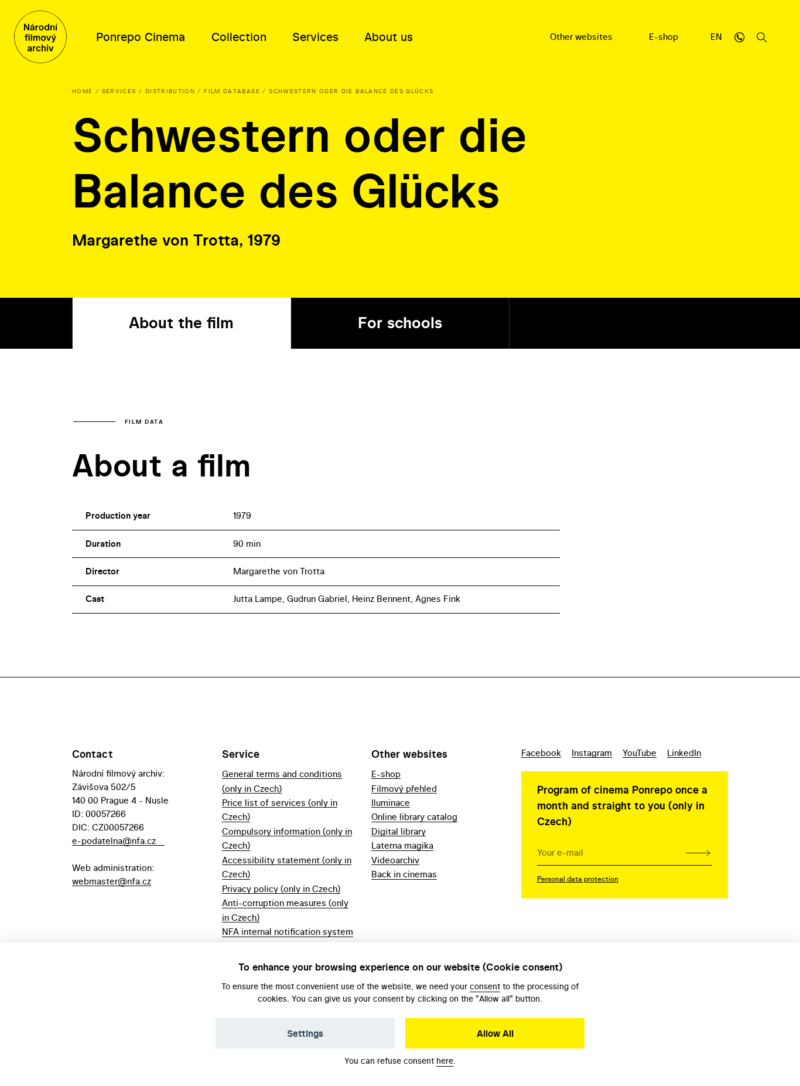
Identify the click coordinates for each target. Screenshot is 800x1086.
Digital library (398, 831)
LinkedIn (684, 753)
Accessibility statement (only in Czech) (286, 867)
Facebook (541, 753)
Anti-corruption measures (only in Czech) (285, 910)
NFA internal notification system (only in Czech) (287, 938)
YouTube (640, 753)
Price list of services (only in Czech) (279, 809)
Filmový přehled (404, 788)
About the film (181, 322)
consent (485, 986)
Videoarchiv (395, 860)
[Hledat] (762, 37)
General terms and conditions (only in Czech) (282, 781)
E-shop (665, 36)
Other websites (582, 36)
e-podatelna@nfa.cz (114, 841)
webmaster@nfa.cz (111, 881)
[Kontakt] (740, 37)
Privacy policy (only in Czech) (281, 889)
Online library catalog (414, 817)
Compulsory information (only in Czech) (287, 838)
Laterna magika (402, 845)
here (444, 1060)
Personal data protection (577, 878)
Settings (305, 1033)
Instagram (592, 753)
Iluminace (390, 802)
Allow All (495, 1033)
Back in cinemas (404, 874)
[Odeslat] (697, 853)
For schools (400, 322)
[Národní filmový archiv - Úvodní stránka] (40, 37)
